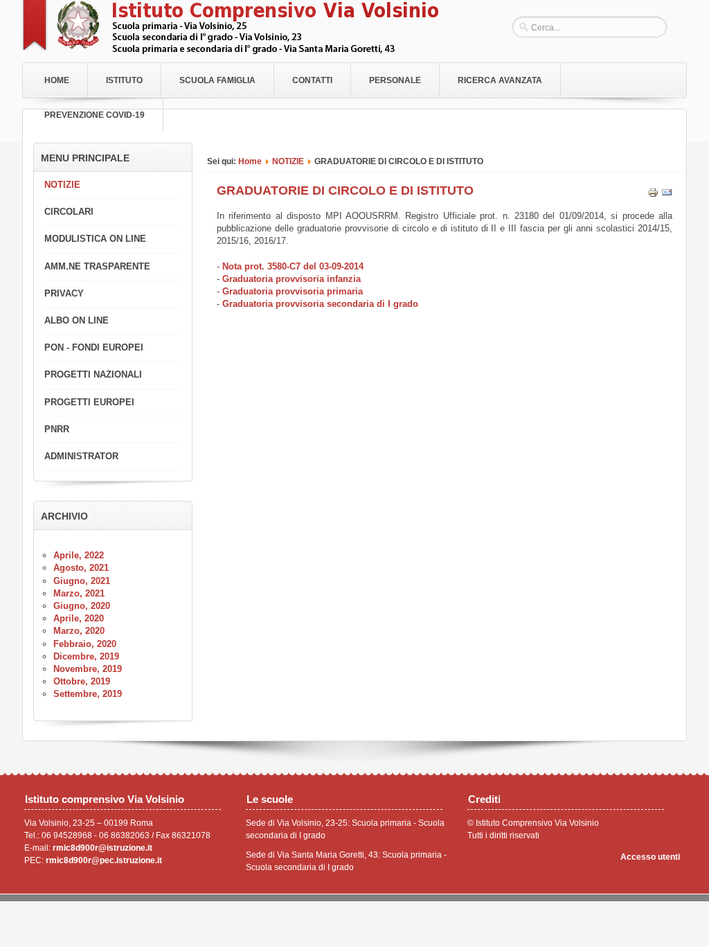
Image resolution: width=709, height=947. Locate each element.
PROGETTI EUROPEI (89, 402)
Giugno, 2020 (81, 606)
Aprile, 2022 (78, 555)
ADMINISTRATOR (81, 456)
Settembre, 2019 (87, 694)
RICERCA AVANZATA (500, 80)
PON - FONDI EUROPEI (93, 347)
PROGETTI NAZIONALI (93, 374)
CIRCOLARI (68, 211)
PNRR (56, 429)
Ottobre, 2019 (81, 681)
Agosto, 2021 (81, 568)
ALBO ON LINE (76, 320)
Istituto (124, 80)
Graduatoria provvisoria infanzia (291, 279)
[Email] (666, 195)
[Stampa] (652, 195)
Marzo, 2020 (79, 631)
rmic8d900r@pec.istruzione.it (104, 860)
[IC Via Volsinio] (230, 51)
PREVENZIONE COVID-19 (94, 115)
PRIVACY (64, 293)
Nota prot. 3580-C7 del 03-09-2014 (293, 266)
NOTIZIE (288, 161)
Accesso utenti (650, 857)
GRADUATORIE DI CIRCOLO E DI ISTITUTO (345, 190)
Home (56, 80)
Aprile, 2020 (78, 618)
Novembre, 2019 (87, 669)
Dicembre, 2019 (86, 656)
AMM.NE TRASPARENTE (97, 266)
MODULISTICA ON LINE (95, 238)
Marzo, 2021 (79, 593)
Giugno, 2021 (81, 581)
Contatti (312, 80)
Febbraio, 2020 (84, 644)
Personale (395, 80)
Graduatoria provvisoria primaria (292, 291)
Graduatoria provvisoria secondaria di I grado (320, 304)
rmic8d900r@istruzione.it (102, 848)
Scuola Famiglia (217, 80)
